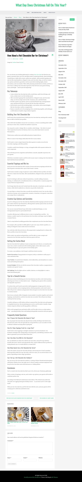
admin (21, 58)
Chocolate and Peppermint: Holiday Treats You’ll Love (65, 50)
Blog (13, 393)
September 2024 (62, 68)
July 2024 (60, 74)
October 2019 (61, 84)
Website (41, 457)
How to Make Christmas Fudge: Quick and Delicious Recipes (66, 40)
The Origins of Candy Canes (47, 398)
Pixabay (21, 62)
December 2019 (62, 81)
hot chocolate (38, 74)
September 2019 (62, 87)
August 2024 (61, 71)
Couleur (14, 62)
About (45, 12)
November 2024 (62, 65)
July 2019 (60, 93)
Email (25, 457)
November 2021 (62, 78)
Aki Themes (54, 477)
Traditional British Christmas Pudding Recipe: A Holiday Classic (66, 34)
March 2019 (61, 100)
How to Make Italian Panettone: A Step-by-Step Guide (66, 28)
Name (9, 457)
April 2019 (61, 97)
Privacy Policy (52, 12)
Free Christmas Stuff (36, 12)
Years (28, 12)
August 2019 (61, 90)
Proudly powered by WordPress (32, 477)
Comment (10, 440)
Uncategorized (62, 117)
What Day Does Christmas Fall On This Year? (41, 5)
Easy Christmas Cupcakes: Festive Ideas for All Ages (65, 45)
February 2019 (62, 103)
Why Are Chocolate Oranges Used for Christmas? (19, 398)
